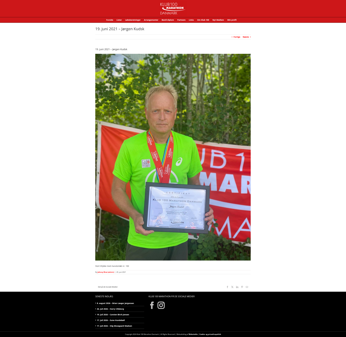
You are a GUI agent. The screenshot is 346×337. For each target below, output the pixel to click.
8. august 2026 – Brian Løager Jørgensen (115, 303)
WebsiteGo (193, 334)
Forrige (237, 37)
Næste (246, 37)
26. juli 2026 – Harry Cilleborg (110, 309)
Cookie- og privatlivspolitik (210, 334)
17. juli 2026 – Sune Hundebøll (111, 320)
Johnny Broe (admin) (106, 272)
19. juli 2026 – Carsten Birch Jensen (113, 314)
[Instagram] (161, 305)
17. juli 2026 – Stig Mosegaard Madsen (114, 326)
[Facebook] (152, 305)
